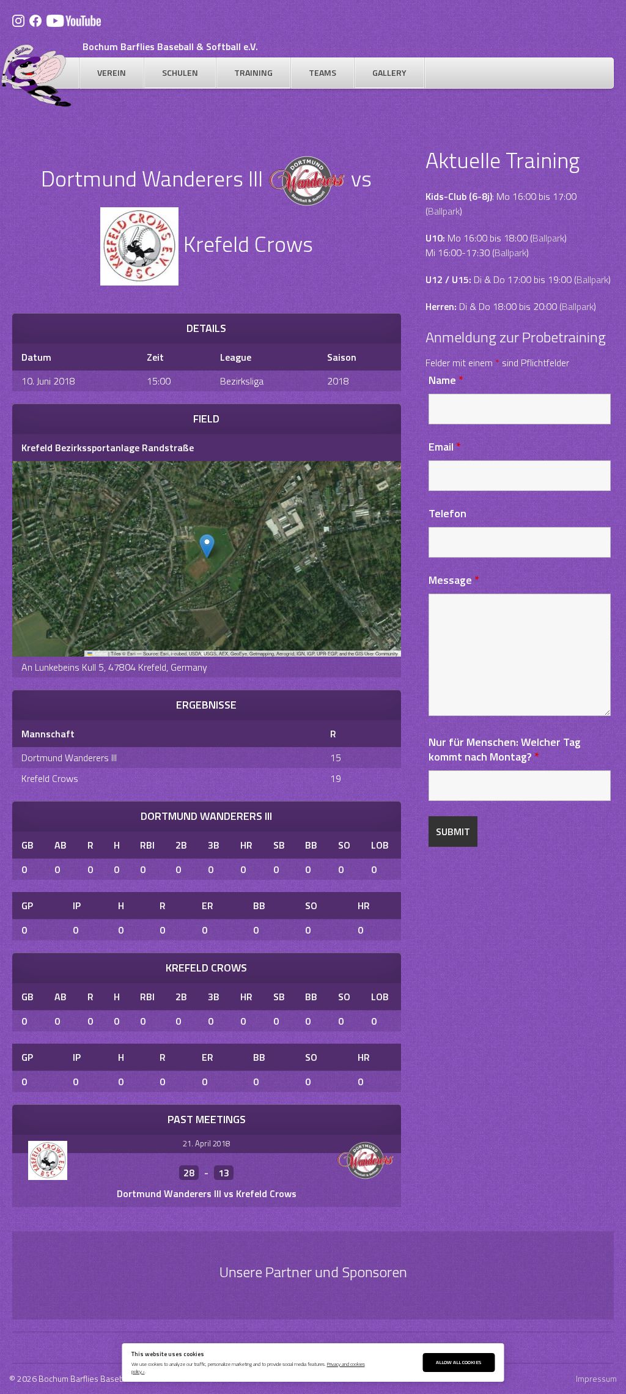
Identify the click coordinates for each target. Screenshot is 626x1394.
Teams (322, 72)
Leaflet (99, 653)
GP (27, 905)
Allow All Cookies (458, 1362)
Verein (111, 72)
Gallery (389, 72)
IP (77, 905)
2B (181, 845)
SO (344, 845)
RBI (147, 845)
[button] (207, 546)
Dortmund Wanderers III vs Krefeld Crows (206, 1193)
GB (27, 845)
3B (213, 845)
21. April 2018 (206, 1143)
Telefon (447, 513)
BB (311, 845)
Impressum (596, 1378)
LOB (380, 845)
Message (454, 580)
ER (207, 905)
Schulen (180, 72)
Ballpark (444, 211)
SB (279, 845)
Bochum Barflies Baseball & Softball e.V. (170, 46)
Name (446, 380)
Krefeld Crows (49, 778)
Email (445, 446)
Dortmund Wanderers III (69, 757)
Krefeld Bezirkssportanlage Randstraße (107, 447)
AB (60, 845)
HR (246, 845)
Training (253, 72)
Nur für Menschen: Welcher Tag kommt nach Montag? (505, 749)
